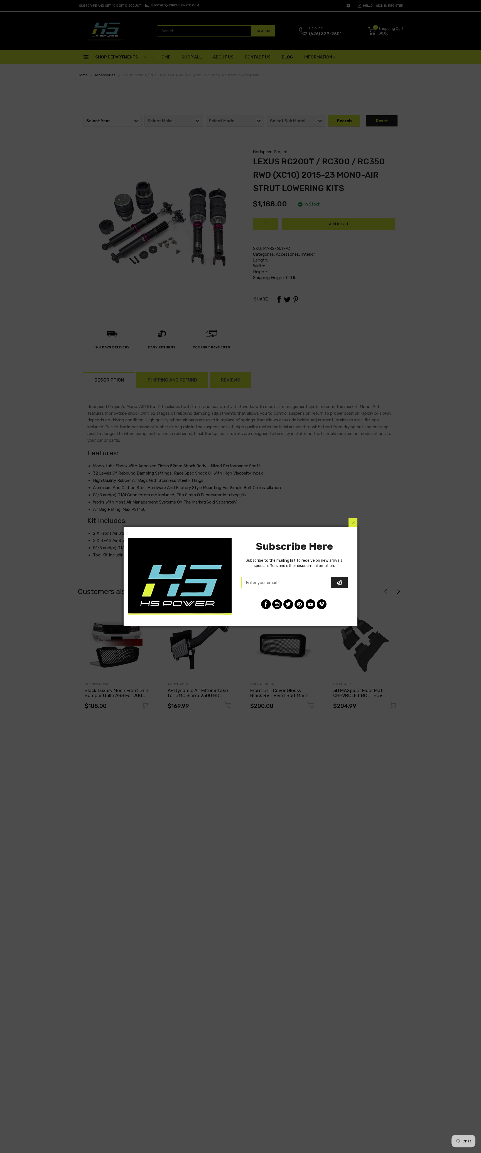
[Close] (353, 522)
